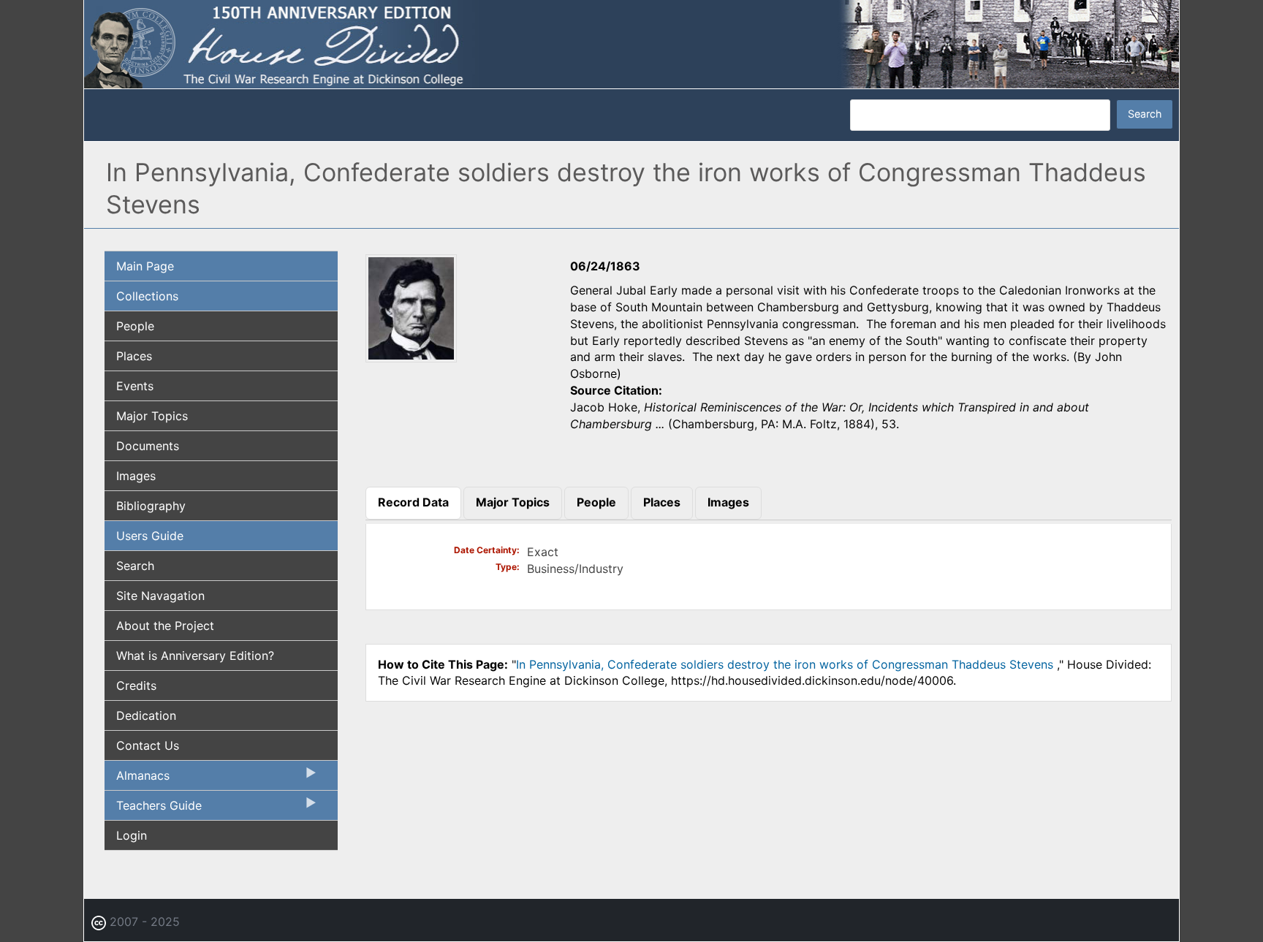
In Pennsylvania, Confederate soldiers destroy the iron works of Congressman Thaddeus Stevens (786, 664)
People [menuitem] (135, 326)
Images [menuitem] (136, 475)
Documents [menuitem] (147, 445)
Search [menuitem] (135, 565)
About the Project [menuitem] (165, 625)
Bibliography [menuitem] (151, 505)
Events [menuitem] (134, 386)
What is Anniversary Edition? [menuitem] (195, 655)
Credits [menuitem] (136, 685)
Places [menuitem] (134, 356)
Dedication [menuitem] (146, 715)
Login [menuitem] (131, 835)
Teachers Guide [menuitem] (153, 809)
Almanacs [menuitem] (137, 779)
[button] (411, 358)
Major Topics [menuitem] (152, 416)
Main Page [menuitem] (145, 266)
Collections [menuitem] (147, 296)
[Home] (631, 43)
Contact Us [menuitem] (147, 745)
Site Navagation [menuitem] (160, 595)
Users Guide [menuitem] (149, 535)
